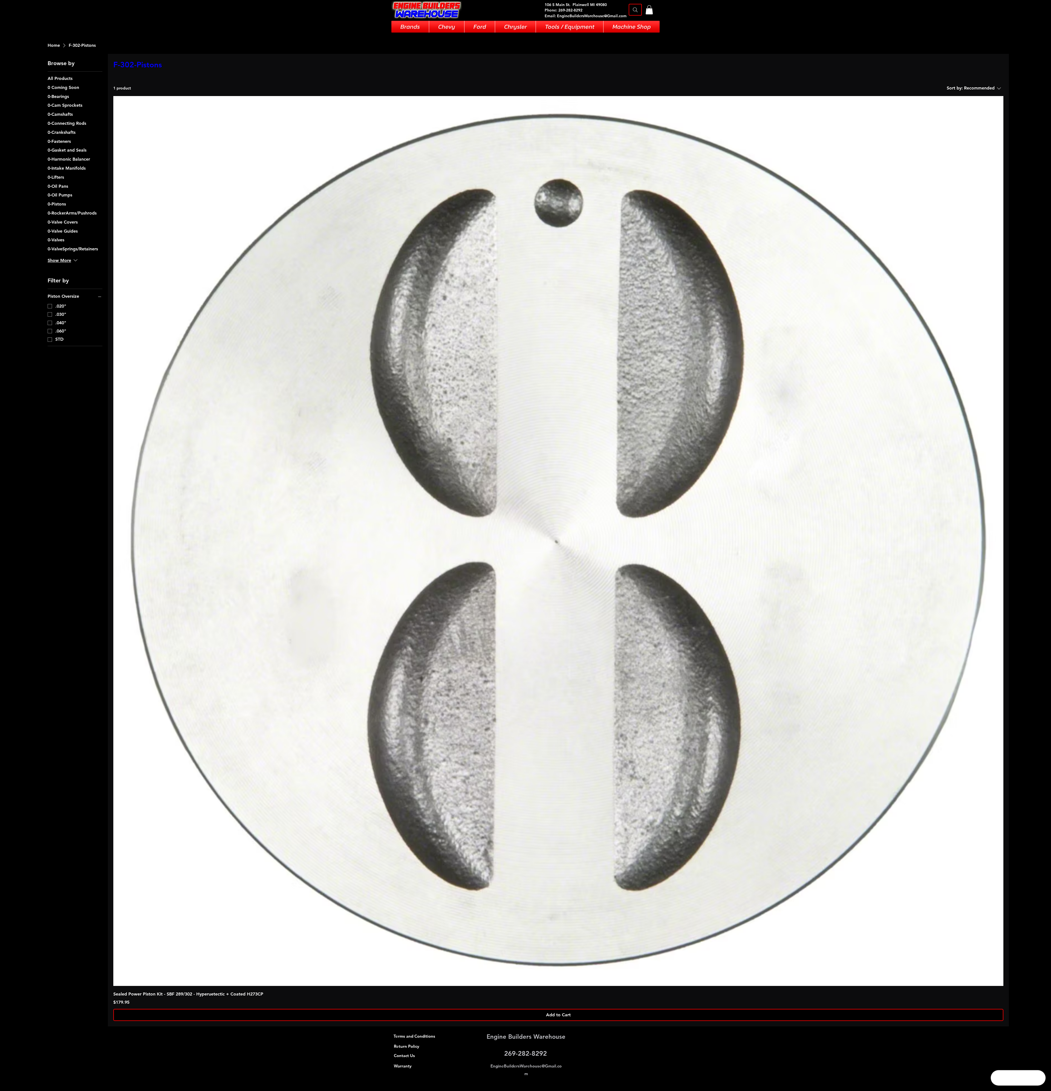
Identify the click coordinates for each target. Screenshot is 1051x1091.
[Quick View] (558, 541)
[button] (649, 9)
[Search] (635, 10)
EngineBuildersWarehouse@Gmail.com (591, 15)
